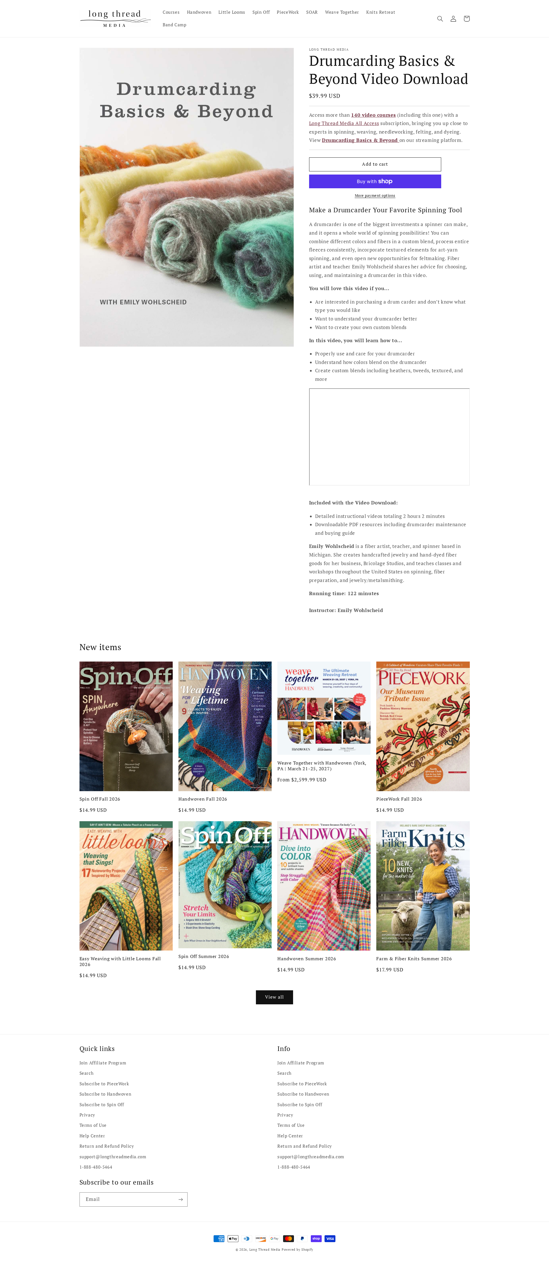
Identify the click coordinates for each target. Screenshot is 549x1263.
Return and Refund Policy (106, 1146)
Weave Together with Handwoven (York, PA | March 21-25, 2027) (321, 766)
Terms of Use (93, 1125)
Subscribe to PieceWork (104, 1083)
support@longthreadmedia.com (112, 1156)
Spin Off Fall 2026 (100, 799)
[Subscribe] (180, 1199)
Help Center (92, 1136)
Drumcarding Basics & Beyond (360, 140)
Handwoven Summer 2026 (306, 958)
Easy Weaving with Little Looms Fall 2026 (120, 961)
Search (86, 1073)
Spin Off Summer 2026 (203, 956)
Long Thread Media (265, 1250)
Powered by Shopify (297, 1250)
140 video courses (373, 115)
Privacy (87, 1115)
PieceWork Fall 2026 (399, 799)
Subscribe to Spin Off (101, 1104)
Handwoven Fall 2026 (202, 799)
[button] (440, 18)
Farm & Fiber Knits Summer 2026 (414, 958)
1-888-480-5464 (95, 1167)
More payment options (375, 195)
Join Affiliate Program (102, 1063)
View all (274, 997)
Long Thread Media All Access (344, 123)
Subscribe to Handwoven (105, 1094)
